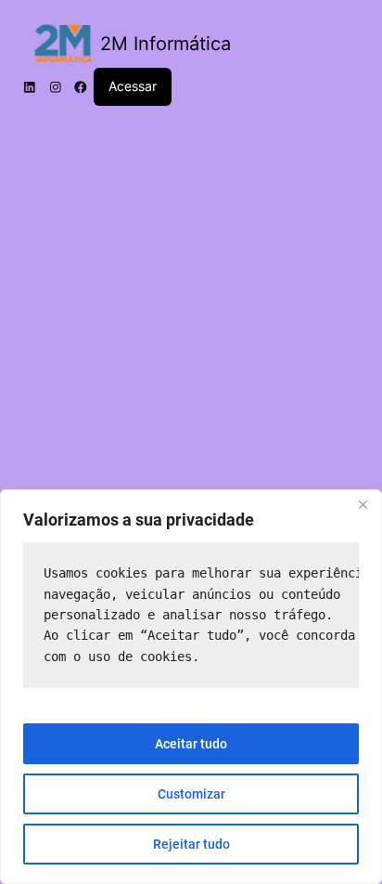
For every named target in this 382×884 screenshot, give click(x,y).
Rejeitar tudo (191, 844)
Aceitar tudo (191, 743)
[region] (191, 686)
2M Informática (165, 43)
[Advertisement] (191, 318)
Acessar (132, 86)
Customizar (191, 793)
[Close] (362, 505)
